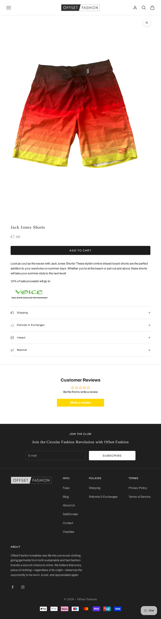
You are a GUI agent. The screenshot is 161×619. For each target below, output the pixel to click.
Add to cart (80, 250)
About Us (69, 505)
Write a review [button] (80, 402)
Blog (66, 496)
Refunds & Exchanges (103, 496)
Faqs (66, 487)
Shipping (94, 487)
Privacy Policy (138, 487)
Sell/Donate (70, 514)
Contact (68, 523)
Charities (68, 531)
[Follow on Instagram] (23, 587)
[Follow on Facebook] (13, 587)
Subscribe (112, 455)
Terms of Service (139, 496)
